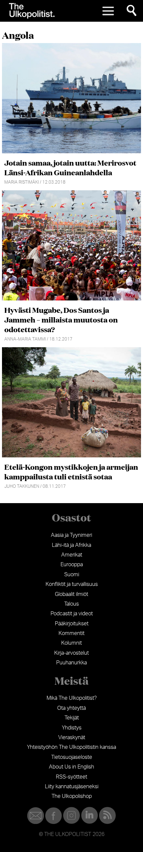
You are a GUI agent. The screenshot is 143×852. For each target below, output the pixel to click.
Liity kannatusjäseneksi (71, 786)
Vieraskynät (71, 737)
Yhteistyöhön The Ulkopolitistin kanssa (71, 747)
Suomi (71, 574)
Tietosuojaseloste (71, 757)
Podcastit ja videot (72, 613)
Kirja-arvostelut (71, 653)
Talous (71, 604)
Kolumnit (71, 643)
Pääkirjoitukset (71, 623)
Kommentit (71, 633)
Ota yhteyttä (71, 708)
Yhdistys (71, 727)
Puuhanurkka (71, 662)
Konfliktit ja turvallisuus (72, 584)
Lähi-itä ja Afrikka (71, 545)
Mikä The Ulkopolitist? (72, 698)
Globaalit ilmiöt (71, 594)
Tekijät (72, 717)
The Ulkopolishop (72, 796)
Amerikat (71, 555)
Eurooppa (72, 564)
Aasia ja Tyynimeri (71, 535)
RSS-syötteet (71, 777)
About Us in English (71, 767)
